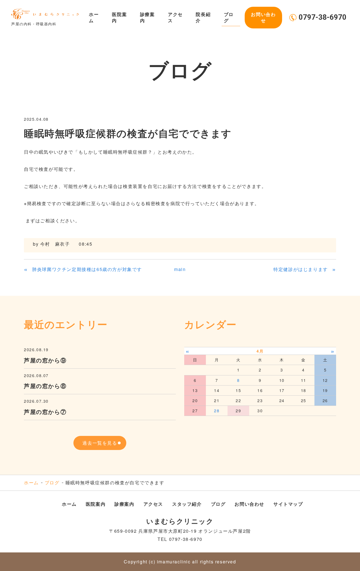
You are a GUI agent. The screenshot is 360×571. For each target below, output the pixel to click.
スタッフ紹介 (187, 504)
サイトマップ (288, 504)
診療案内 (147, 17)
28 (216, 410)
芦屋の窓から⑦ (45, 411)
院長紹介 (203, 17)
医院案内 (119, 17)
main (180, 269)
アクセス (175, 17)
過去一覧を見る (99, 443)
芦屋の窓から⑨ (45, 360)
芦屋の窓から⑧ (45, 386)
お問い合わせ (263, 17)
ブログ (229, 17)
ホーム (94, 17)
